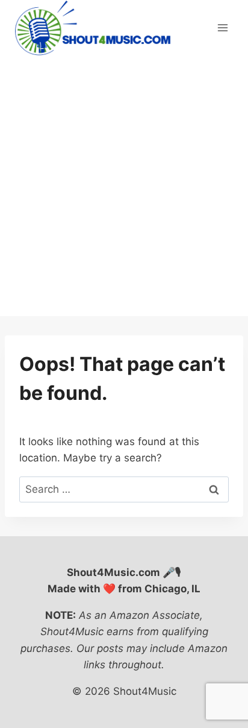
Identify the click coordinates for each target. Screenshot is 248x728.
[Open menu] (222, 28)
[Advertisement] (124, 186)
